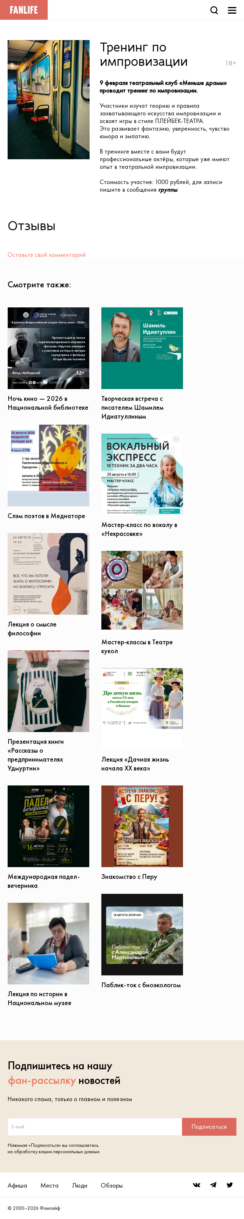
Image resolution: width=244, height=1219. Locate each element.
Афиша (17, 1185)
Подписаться (209, 1126)
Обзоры (112, 1185)
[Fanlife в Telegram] (213, 1185)
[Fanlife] (24, 10)
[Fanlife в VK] (196, 1185)
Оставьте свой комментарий (47, 254)
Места (49, 1185)
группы (167, 189)
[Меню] (232, 9)
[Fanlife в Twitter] (229, 1185)
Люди (79, 1185)
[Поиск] (214, 9)
